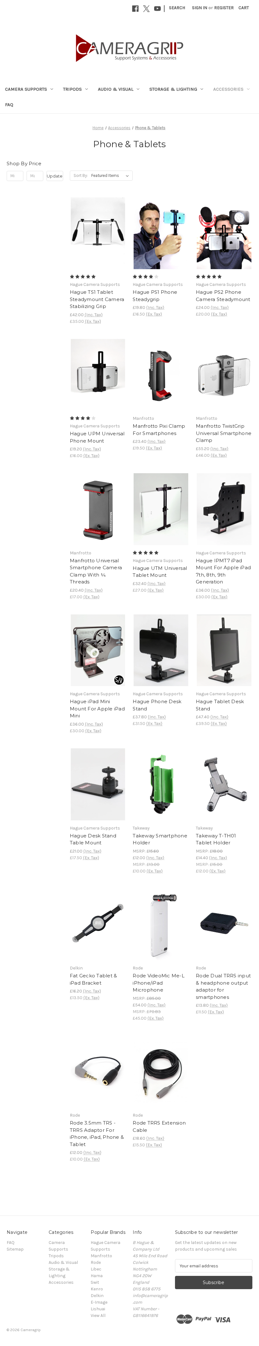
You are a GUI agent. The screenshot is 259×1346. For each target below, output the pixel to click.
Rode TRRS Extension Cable (159, 1126)
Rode (96, 1262)
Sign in (199, 7)
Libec (96, 1269)
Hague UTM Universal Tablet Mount (160, 571)
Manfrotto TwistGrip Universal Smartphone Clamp (223, 433)
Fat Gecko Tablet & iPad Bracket (93, 979)
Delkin (97, 1295)
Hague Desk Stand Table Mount (93, 839)
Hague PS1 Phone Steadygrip (155, 295)
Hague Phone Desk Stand (157, 705)
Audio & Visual (115, 89)
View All (98, 1315)
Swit (95, 1282)
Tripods (72, 89)
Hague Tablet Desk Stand (220, 705)
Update (55, 175)
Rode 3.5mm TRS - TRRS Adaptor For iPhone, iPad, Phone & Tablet (97, 1133)
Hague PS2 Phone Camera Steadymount (223, 295)
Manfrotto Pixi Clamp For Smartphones (159, 429)
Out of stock (161, 661)
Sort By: (81, 175)
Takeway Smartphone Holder (160, 839)
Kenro (97, 1289)
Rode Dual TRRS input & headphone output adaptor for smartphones (223, 986)
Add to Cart (98, 244)
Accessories (228, 89)
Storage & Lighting (173, 89)
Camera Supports (26, 89)
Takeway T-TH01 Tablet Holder (216, 839)
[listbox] (111, 175)
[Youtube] (157, 8)
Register (224, 7)
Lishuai (98, 1309)
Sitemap (15, 1249)
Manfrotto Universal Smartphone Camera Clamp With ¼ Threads (96, 571)
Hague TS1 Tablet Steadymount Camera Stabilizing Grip (97, 299)
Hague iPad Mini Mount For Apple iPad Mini (97, 708)
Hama (97, 1275)
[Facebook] (135, 8)
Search (177, 7)
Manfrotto (101, 1255)
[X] (146, 8)
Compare (96, 233)
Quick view (97, 222)
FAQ (9, 104)
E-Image (99, 1302)
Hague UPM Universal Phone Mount (97, 437)
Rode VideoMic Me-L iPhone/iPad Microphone (158, 983)
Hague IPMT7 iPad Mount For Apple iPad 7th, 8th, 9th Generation (223, 571)
